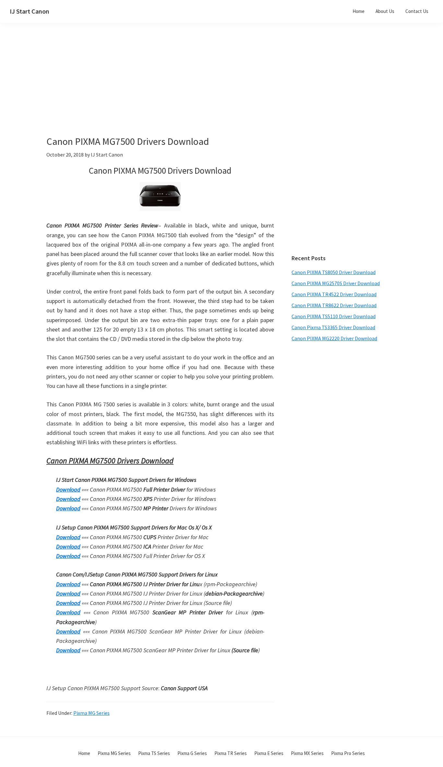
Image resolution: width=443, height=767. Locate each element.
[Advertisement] (176, 90)
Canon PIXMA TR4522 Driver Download (334, 294)
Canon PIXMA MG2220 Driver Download (334, 338)
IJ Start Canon (29, 11)
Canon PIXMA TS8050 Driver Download (334, 272)
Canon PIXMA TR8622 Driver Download (334, 305)
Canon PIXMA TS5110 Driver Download (334, 316)
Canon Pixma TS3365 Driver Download (333, 327)
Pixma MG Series (91, 713)
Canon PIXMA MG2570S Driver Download (336, 283)
